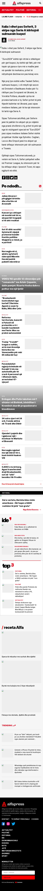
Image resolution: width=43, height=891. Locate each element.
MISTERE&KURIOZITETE (11, 851)
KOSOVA (5, 843)
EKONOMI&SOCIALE (10, 840)
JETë (4, 848)
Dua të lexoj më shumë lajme (13, 484)
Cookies (35, 819)
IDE (39, 10)
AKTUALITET (8, 10)
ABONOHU (7, 877)
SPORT (4, 856)
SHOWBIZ (6, 853)
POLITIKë (20, 10)
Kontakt (5, 819)
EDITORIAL (31, 10)
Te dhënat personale (20, 819)
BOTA (4, 845)
